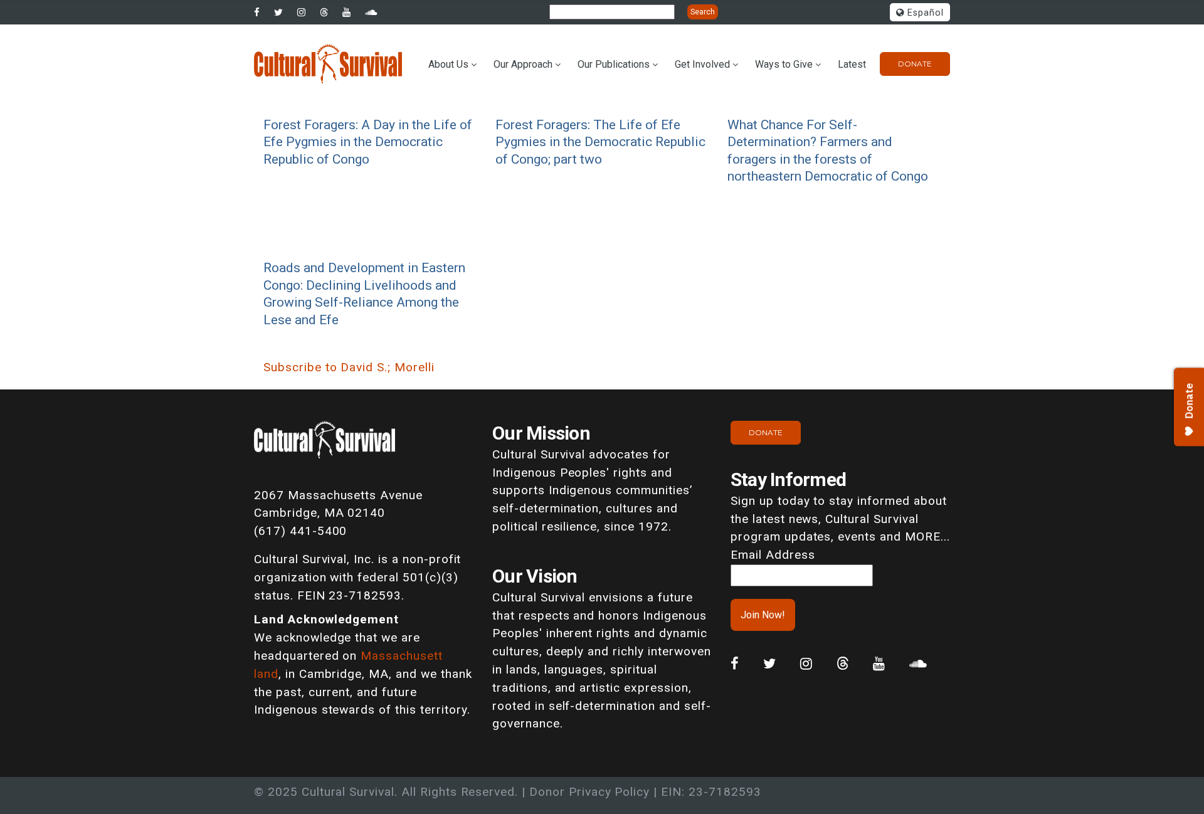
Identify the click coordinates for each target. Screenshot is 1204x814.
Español (924, 13)
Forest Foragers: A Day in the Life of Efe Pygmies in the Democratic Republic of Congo (367, 142)
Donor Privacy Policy (589, 792)
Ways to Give (784, 64)
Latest (852, 64)
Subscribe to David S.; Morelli (349, 367)
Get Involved (702, 64)
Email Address (773, 554)
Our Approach (523, 64)
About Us (448, 64)
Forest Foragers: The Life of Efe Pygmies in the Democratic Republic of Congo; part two (600, 142)
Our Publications (614, 64)
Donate (915, 63)
